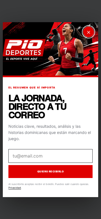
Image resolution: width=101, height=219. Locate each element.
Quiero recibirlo (50, 171)
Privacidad (14, 187)
